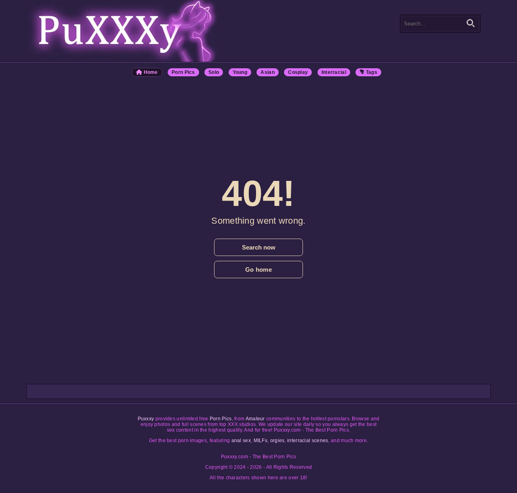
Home (150, 72)
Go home (258, 269)
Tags (371, 72)
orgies (277, 440)
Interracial (334, 72)
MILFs (261, 440)
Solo (213, 72)
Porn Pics (183, 72)
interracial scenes (307, 440)
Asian (268, 72)
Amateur (255, 419)
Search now (258, 247)
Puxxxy (146, 419)
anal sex (241, 440)
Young (240, 72)
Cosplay (298, 72)
